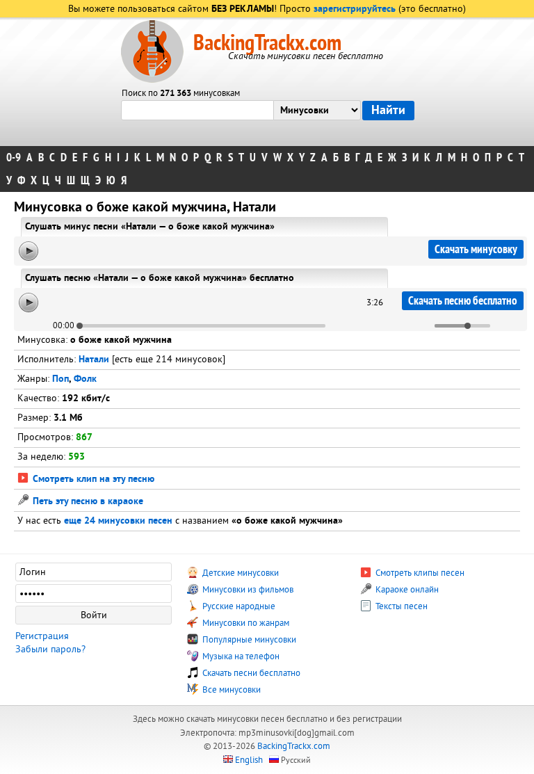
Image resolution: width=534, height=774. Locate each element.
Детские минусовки (239, 573)
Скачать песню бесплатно (462, 300)
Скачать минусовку (476, 249)
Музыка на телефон (240, 656)
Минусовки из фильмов (246, 590)
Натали (94, 360)
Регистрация (42, 636)
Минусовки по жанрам (244, 623)
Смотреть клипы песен (418, 573)
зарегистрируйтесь (355, 9)
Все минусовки (230, 690)
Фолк (85, 379)
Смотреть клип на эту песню (92, 479)
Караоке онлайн (406, 590)
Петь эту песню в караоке (86, 502)
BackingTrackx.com (267, 43)
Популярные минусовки (248, 640)
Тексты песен (400, 606)
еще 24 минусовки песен (118, 521)
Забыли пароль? (50, 649)
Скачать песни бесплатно (250, 673)
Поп (60, 379)
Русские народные (237, 606)
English (249, 760)
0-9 (13, 157)
